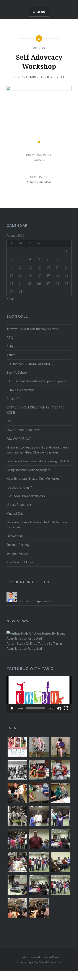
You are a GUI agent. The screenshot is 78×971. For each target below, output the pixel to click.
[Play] (12, 708)
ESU (9, 421)
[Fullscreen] (66, 708)
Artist (10, 346)
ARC (9, 337)
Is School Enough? (19, 487)
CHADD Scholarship (20, 390)
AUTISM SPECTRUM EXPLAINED (29, 364)
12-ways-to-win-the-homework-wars (32, 329)
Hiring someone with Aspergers (28, 470)
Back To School (17, 372)
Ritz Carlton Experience (33, 601)
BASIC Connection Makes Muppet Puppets (36, 381)
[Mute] (59, 708)
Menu (40, 11)
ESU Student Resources (23, 430)
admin (30, 77)
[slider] (35, 708)
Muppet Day (14, 513)
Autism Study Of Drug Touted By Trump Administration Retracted (34, 646)
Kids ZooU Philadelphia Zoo (25, 496)
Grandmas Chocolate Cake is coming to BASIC (38, 461)
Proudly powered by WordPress (38, 957)
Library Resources (19, 504)
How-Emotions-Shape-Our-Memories (32, 478)
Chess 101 (13, 398)
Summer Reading (17, 545)
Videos (39, 48)
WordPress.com (50, 962)
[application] (39, 694)
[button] (39, 694)
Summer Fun (15, 536)
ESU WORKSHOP (18, 438)
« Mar (10, 298)
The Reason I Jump (19, 562)
